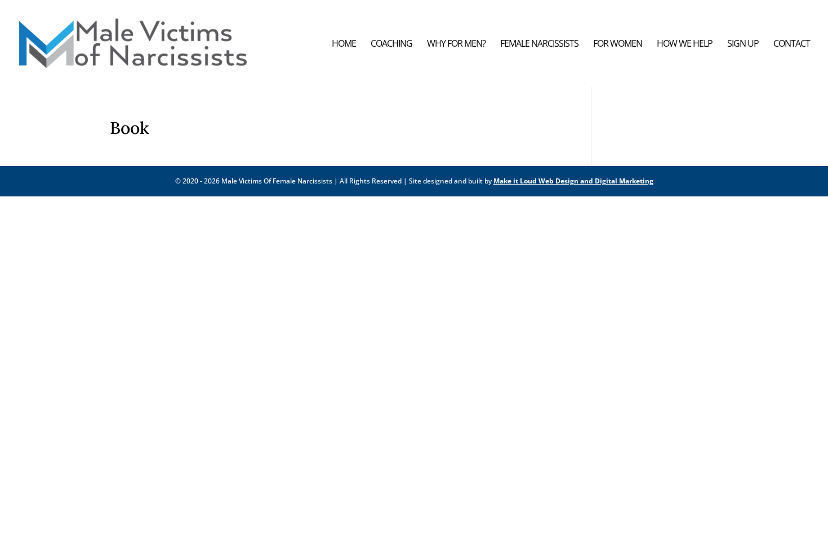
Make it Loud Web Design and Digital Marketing (573, 181)
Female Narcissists (539, 44)
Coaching (391, 44)
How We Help (685, 44)
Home (344, 44)
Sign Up (743, 44)
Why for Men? (456, 44)
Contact (791, 44)
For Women (617, 44)
